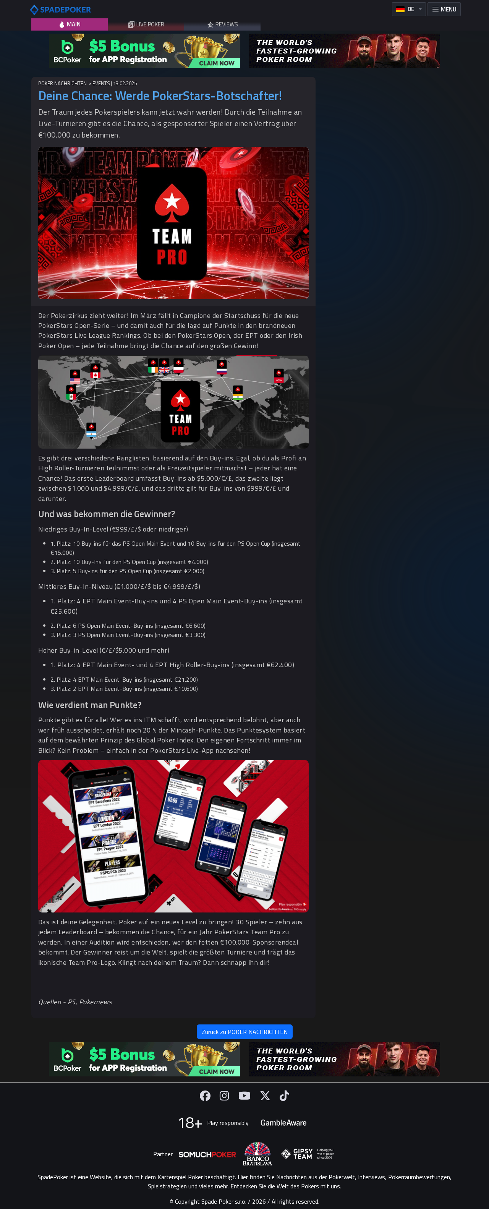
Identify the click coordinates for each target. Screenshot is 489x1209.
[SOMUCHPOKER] (207, 1154)
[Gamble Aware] (283, 1122)
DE (411, 9)
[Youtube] (244, 1095)
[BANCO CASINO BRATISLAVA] (257, 1153)
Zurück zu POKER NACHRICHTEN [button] (245, 1031)
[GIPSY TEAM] (307, 1154)
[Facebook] (205, 1095)
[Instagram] (224, 1095)
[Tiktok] (284, 1095)
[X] (265, 1095)
